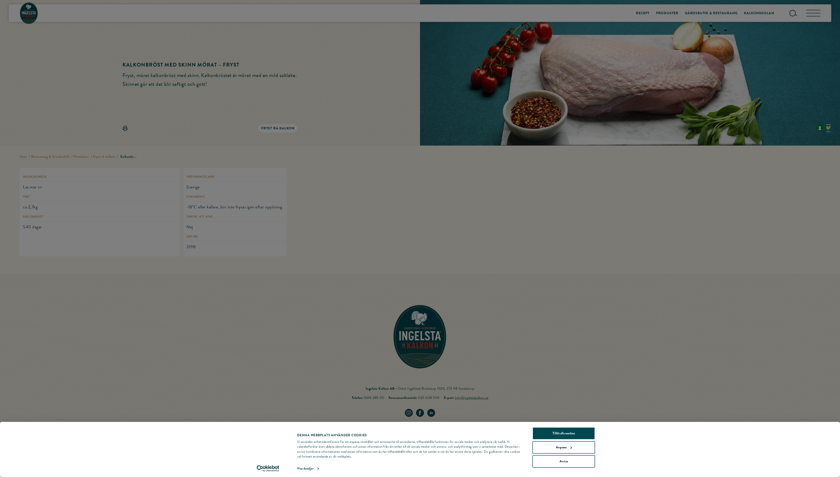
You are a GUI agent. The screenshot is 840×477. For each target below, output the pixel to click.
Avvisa (564, 461)
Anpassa (561, 447)
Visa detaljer (305, 468)
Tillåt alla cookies (564, 433)
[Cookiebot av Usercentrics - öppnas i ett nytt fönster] (268, 468)
